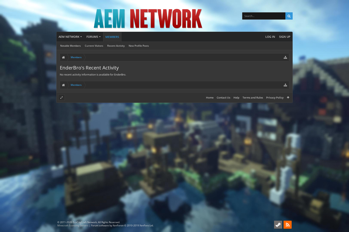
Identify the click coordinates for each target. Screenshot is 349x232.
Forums (92, 37)
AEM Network (69, 37)
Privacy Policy (275, 97)
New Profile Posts (139, 45)
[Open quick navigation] (285, 57)
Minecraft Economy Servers (72, 225)
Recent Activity (116, 45)
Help (236, 97)
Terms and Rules (253, 97)
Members (112, 37)
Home (209, 97)
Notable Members (70, 45)
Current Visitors (94, 45)
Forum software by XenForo (122, 225)
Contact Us (223, 97)
